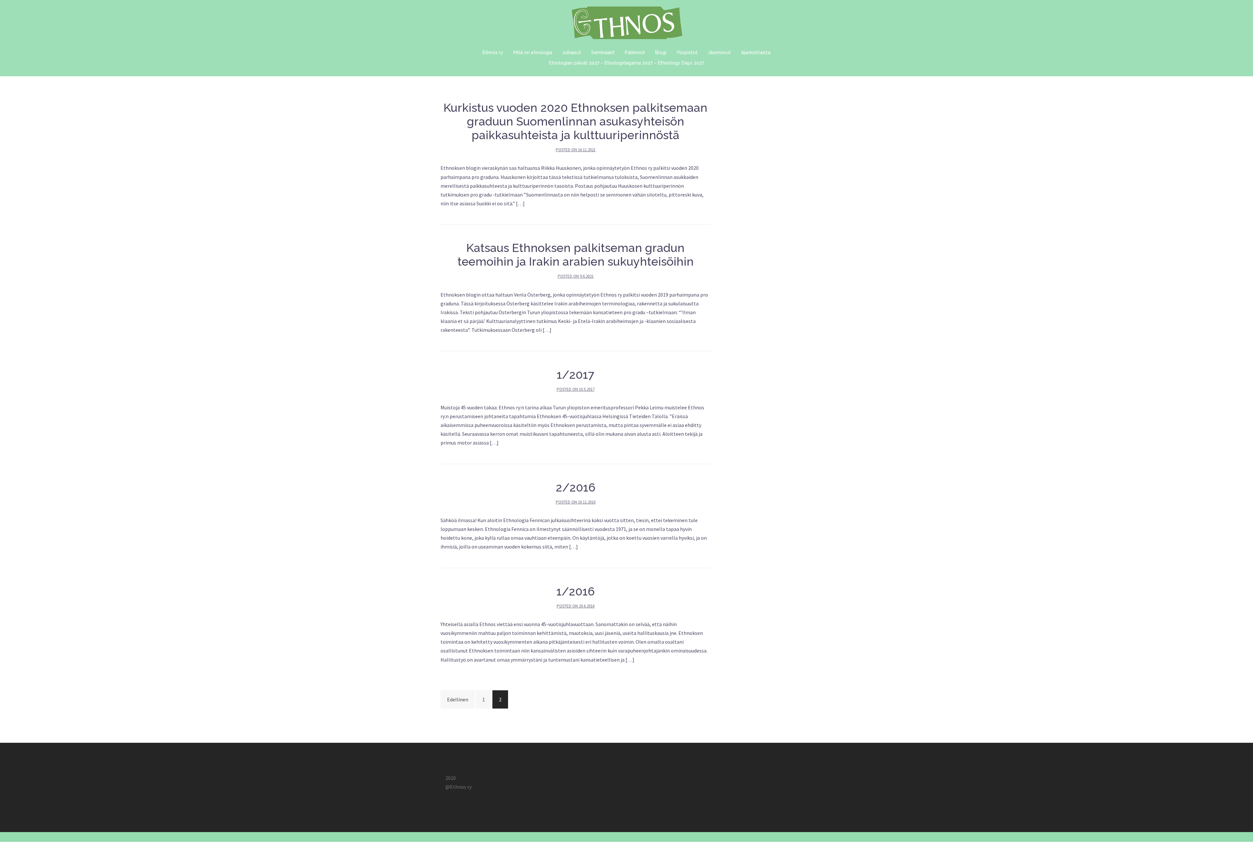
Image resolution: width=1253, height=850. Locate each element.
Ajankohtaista (755, 52)
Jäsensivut (719, 52)
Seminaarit (603, 52)
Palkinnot (635, 52)
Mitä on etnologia (532, 52)
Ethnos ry (493, 52)
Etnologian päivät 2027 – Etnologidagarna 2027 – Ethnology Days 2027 (626, 63)
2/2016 (576, 487)
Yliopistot (687, 52)
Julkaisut (571, 52)
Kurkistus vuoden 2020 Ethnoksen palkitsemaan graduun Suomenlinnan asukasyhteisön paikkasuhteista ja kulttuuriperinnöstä (575, 121)
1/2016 (575, 591)
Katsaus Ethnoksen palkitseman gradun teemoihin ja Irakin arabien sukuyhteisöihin (575, 254)
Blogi (660, 52)
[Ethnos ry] (626, 24)
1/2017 (575, 374)
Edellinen (457, 699)
